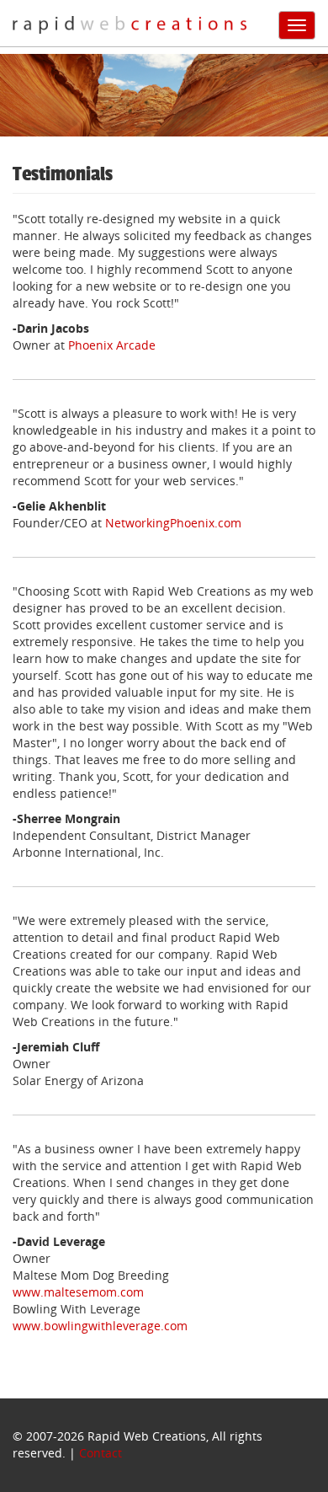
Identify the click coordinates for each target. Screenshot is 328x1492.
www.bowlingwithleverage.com (100, 1326)
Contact (100, 1453)
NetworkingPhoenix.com (173, 523)
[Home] (129, 24)
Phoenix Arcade (112, 345)
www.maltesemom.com (78, 1292)
